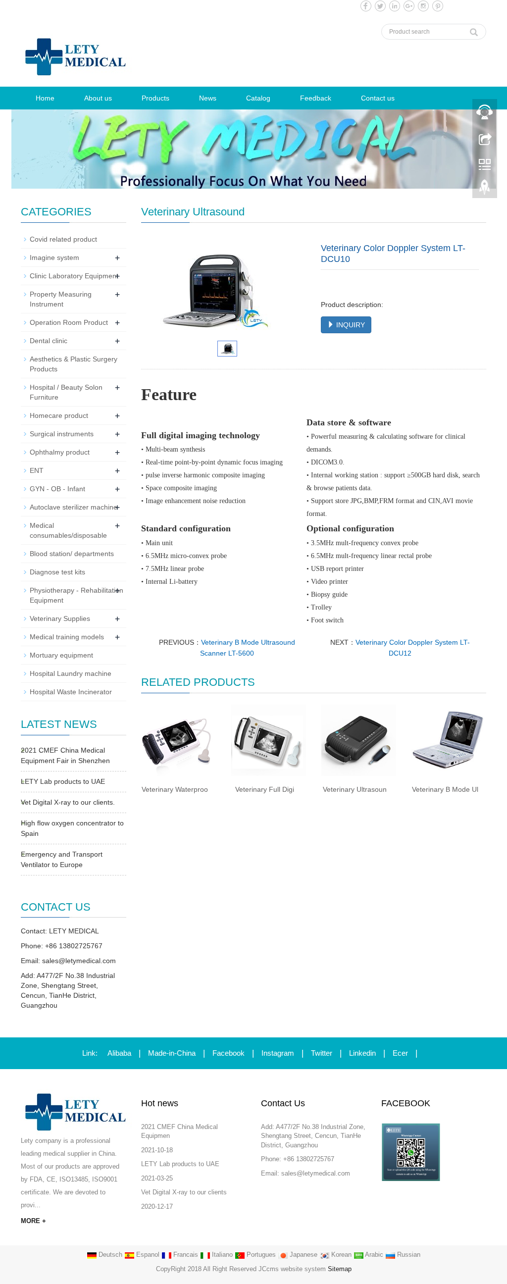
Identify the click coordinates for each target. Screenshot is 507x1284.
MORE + (33, 1221)
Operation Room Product (69, 322)
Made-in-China (172, 1053)
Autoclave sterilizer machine (73, 507)
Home (45, 98)
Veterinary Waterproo (175, 789)
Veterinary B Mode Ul (445, 789)
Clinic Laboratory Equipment (74, 276)
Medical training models (67, 637)
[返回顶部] (484, 189)
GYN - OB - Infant (57, 489)
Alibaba (119, 1053)
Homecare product (59, 415)
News (207, 98)
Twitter (321, 1053)
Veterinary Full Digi (264, 789)
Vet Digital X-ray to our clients (184, 1192)
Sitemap (340, 1269)
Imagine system (54, 257)
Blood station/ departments (72, 554)
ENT (37, 470)
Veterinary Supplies (60, 618)
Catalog (258, 98)
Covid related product (63, 239)
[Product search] (474, 29)
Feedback (315, 98)
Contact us (378, 98)
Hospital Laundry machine (70, 673)
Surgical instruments (62, 434)
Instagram (277, 1053)
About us (98, 98)
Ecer (400, 1053)
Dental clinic (48, 341)
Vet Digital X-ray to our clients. (68, 802)
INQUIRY (349, 325)
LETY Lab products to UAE (63, 781)
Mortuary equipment (61, 655)
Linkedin (362, 1053)
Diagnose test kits (57, 572)
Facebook (228, 1053)
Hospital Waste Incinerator (71, 692)
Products (155, 98)
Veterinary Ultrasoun (355, 789)
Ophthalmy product (60, 452)
